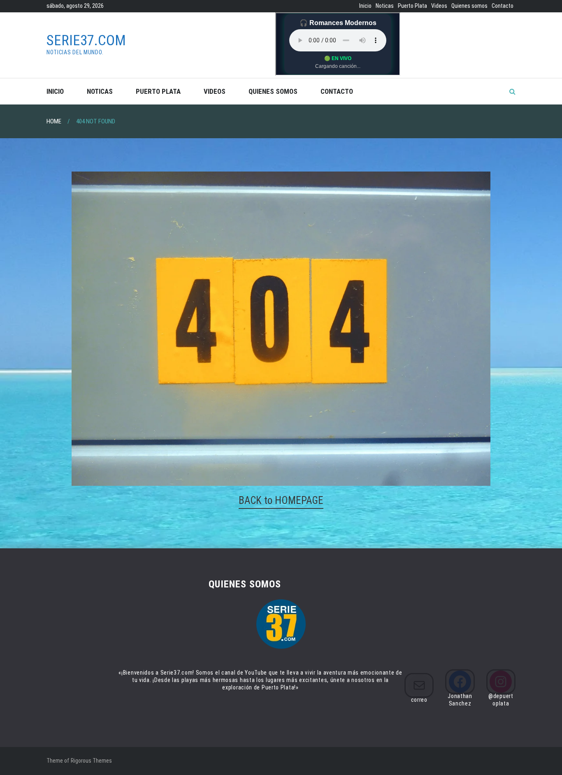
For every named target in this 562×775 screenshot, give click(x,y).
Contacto (502, 5)
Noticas (385, 5)
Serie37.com (86, 40)
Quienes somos (469, 5)
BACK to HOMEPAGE (281, 500)
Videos (439, 5)
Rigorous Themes (91, 760)
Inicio (365, 5)
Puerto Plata (412, 5)
